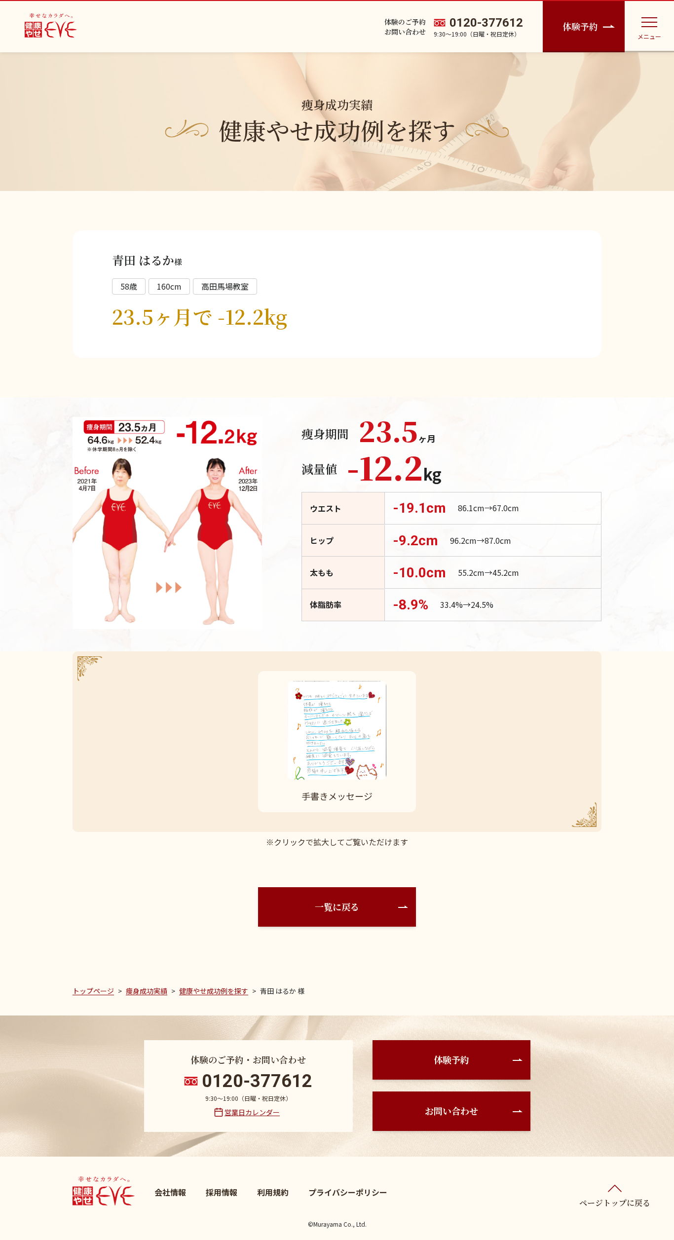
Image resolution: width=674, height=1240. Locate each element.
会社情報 (170, 1192)
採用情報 (221, 1192)
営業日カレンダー (252, 1112)
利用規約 (273, 1192)
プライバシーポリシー (347, 1192)
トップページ (93, 991)
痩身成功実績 (146, 991)
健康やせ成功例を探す (213, 991)
